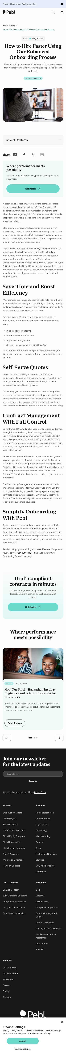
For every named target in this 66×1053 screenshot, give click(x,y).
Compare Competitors (47, 907)
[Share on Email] (42, 155)
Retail (38, 848)
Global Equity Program (14, 836)
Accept (22, 1040)
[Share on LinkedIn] (15, 155)
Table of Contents (16, 140)
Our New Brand (10, 973)
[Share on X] (33, 155)
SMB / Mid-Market (45, 865)
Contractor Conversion (14, 913)
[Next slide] (59, 738)
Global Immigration (12, 842)
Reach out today (23, 552)
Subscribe (33, 781)
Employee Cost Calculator (48, 928)
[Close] (62, 1021)
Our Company (9, 967)
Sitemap (7, 997)
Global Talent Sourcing (14, 848)
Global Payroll (9, 818)
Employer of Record (12, 812)
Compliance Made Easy (14, 901)
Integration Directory (13, 859)
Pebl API (40, 949)
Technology (41, 830)
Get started (30, 188)
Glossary (40, 895)
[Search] (53, 12)
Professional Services (46, 854)
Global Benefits (10, 824)
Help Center (42, 943)
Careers (6, 985)
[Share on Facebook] (24, 155)
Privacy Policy (40, 792)
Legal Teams (42, 824)
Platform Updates (11, 865)
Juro (27, 340)
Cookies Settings (23, 1048)
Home (5, 25)
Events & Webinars (45, 922)
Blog (13, 25)
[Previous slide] (7, 738)
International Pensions (14, 830)
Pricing (6, 991)
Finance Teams (43, 818)
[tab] (30, 737)
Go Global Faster (11, 889)
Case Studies (42, 901)
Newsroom (8, 979)
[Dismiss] (62, 4)
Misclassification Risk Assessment (46, 936)
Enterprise (41, 871)
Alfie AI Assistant (11, 854)
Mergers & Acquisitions (14, 907)
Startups (40, 859)
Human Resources (45, 812)
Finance (39, 842)
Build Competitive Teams (15, 895)
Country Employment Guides (46, 915)
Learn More (32, 4)
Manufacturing (43, 836)
